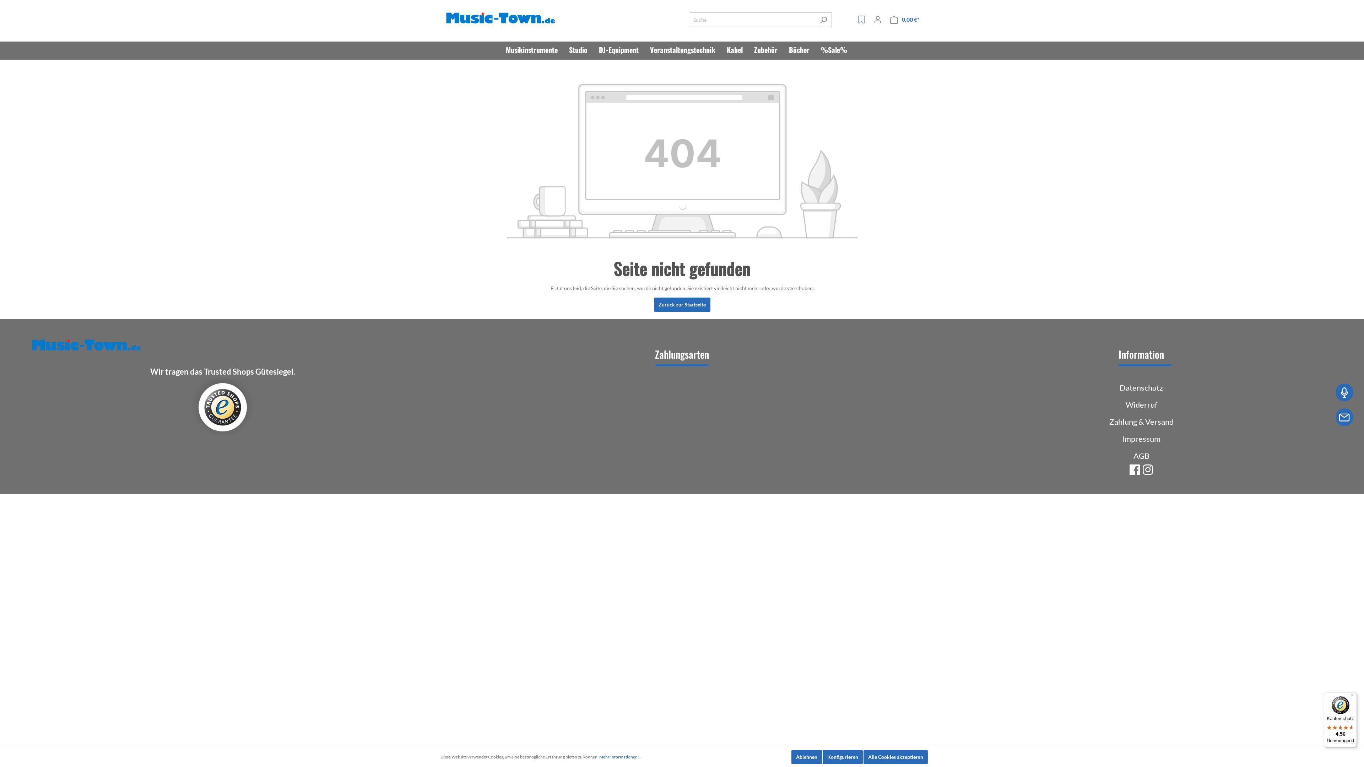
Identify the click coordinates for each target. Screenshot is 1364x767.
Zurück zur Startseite (682, 304)
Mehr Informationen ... (620, 757)
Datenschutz (1141, 387)
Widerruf (1141, 404)
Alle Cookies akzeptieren (895, 757)
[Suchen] (823, 19)
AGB (1141, 456)
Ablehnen (806, 757)
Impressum (1141, 439)
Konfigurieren (842, 757)
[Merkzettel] (861, 19)
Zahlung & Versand (1141, 421)
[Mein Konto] (878, 19)
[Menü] (1352, 696)
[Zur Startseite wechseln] (501, 18)
